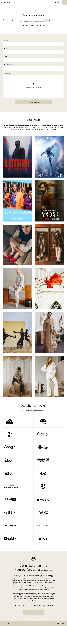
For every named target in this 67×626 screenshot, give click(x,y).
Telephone (5, 56)
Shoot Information (7, 64)
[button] (53, 2)
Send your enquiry (33, 102)
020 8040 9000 (37, 605)
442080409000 (49, 605)
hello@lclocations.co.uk (22, 605)
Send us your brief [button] (33, 612)
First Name (6, 40)
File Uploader (6, 73)
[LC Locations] (6, 2)
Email (5, 48)
